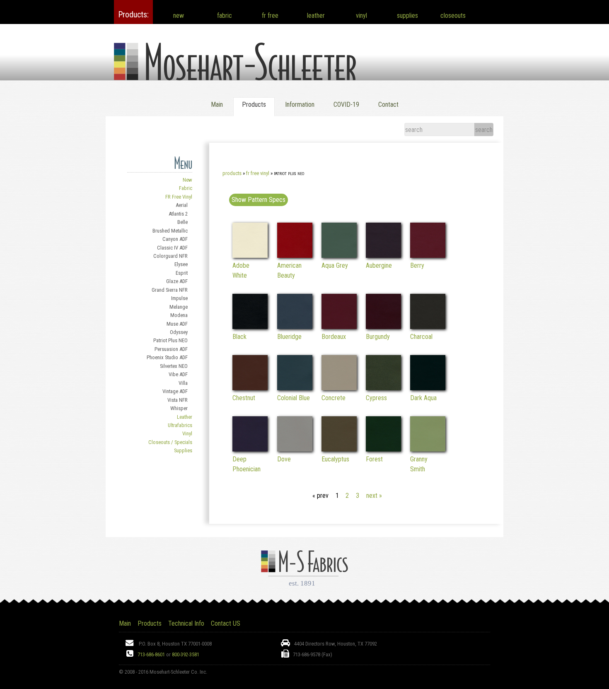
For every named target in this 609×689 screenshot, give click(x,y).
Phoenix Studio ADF (167, 357)
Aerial (182, 205)
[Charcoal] (427, 327)
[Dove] (294, 449)
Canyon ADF (175, 239)
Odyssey (179, 332)
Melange (178, 307)
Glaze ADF (177, 281)
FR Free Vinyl (178, 197)
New (187, 180)
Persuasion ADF (171, 349)
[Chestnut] (250, 388)
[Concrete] (339, 388)
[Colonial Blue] (294, 388)
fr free (270, 15)
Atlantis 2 (178, 214)
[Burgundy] (383, 327)
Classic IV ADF (172, 248)
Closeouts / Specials (170, 442)
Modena (179, 315)
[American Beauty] (294, 255)
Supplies (183, 450)
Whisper (179, 408)
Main (217, 104)
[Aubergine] (383, 255)
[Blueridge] (294, 327)
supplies (407, 15)
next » (374, 495)
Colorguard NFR (170, 256)
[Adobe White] (250, 255)
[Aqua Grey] (339, 255)
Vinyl (187, 433)
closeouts (453, 15)
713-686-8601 (151, 654)
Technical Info (186, 623)
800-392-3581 (185, 654)
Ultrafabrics (180, 425)
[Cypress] (383, 388)
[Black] (250, 327)
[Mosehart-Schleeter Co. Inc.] (235, 70)
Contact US (225, 623)
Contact (388, 104)
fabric (224, 15)
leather (316, 15)
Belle (182, 222)
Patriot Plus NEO (170, 340)
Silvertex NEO (174, 366)
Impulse (179, 298)
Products (232, 173)
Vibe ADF (178, 374)
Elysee (181, 264)
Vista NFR (177, 400)
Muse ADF (177, 324)
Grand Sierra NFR (170, 290)
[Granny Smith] (427, 449)
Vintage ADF (175, 391)
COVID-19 (346, 104)
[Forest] (383, 449)
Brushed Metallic (170, 231)
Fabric (185, 188)
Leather (184, 417)
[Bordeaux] (339, 327)
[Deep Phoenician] (250, 449)
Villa (183, 383)
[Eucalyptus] (339, 449)
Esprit (182, 273)
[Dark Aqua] (427, 388)
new (178, 15)
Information (299, 104)
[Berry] (427, 255)
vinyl (361, 15)
